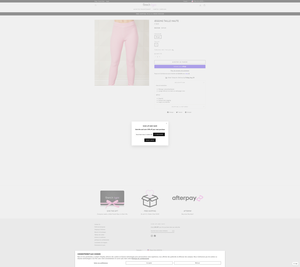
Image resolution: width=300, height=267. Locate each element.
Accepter (149, 263)
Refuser (197, 263)
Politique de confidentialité (140, 258)
